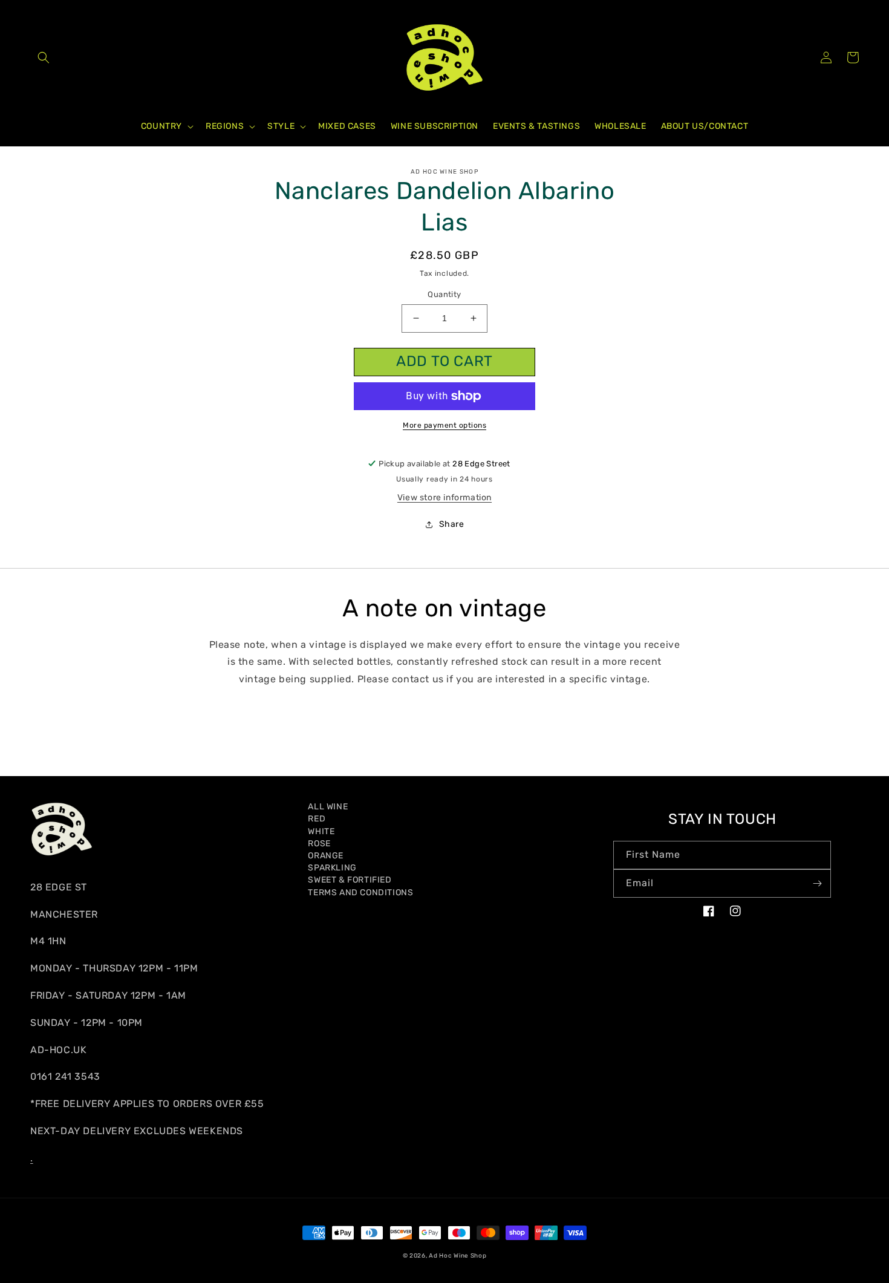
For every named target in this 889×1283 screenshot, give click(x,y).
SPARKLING (332, 868)
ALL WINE (328, 806)
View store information (444, 497)
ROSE (319, 843)
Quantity (444, 294)
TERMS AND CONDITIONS (360, 892)
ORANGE (326, 855)
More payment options (444, 425)
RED (316, 819)
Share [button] (451, 524)
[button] (43, 57)
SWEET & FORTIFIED (349, 880)
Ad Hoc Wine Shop (457, 1255)
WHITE (321, 831)
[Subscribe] (817, 883)
